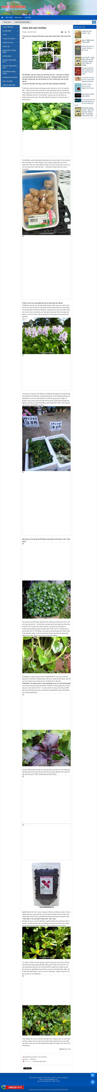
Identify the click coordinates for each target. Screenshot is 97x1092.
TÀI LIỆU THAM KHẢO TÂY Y (9, 61)
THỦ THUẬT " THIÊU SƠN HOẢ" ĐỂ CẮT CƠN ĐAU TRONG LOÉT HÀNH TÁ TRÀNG (88, 61)
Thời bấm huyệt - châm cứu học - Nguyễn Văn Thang (87, 86)
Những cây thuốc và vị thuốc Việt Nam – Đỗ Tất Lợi (88, 48)
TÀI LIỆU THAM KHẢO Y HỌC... (10, 67)
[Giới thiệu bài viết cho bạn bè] (62, 32)
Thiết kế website (54, 1089)
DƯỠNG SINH (7, 56)
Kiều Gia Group (64, 1089)
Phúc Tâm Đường (44, 1089)
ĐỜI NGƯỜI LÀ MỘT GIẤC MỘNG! (88, 95)
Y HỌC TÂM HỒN (8, 27)
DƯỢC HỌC (6, 46)
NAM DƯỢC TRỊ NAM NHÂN (9, 51)
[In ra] (66, 32)
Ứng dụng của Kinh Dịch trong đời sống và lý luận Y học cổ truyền (87, 71)
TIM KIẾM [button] (28, 17)
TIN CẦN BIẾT (7, 31)
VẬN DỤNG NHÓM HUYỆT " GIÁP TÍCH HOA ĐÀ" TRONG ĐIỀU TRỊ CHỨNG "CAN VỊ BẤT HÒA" (88, 112)
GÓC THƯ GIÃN (7, 81)
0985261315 (15, 1087)
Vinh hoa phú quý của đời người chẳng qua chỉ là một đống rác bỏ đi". (85, 102)
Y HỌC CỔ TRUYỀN (9, 39)
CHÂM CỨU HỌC (8, 42)
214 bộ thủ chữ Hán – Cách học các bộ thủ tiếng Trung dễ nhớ (88, 79)
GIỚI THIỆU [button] (9, 17)
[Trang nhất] (2, 17)
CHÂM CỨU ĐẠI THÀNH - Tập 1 (86, 32)
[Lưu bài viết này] (69, 32)
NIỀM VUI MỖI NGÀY (9, 85)
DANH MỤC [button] (18, 17)
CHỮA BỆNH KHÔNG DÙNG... (9, 72)
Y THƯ (5, 35)
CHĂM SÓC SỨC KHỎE (10, 77)
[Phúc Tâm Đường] (13, 7)
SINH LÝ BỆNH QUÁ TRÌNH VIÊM (88, 41)
